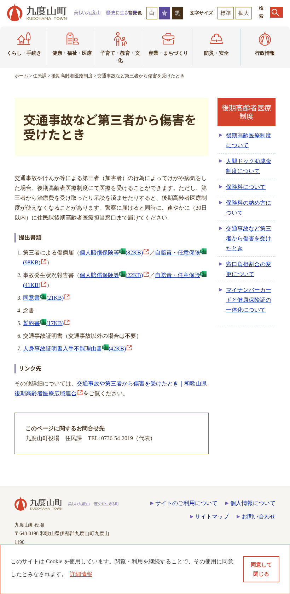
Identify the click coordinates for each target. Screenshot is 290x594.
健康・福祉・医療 (72, 53)
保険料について (246, 187)
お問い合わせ (259, 517)
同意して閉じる (261, 569)
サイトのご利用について (186, 503)
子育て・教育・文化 (120, 56)
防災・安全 (216, 53)
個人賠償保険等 (111, 253)
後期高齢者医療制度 (72, 75)
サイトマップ (212, 517)
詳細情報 (81, 574)
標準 (225, 13)
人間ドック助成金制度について (248, 166)
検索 (261, 12)
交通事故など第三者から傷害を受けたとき (248, 238)
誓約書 (43, 323)
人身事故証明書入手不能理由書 (74, 349)
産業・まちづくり (168, 53)
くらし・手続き (24, 53)
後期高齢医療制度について (248, 140)
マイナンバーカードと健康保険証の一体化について (248, 300)
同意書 (43, 298)
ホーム (21, 75)
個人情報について (253, 503)
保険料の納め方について (248, 208)
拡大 (243, 13)
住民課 (40, 75)
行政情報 (265, 53)
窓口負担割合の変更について (248, 269)
